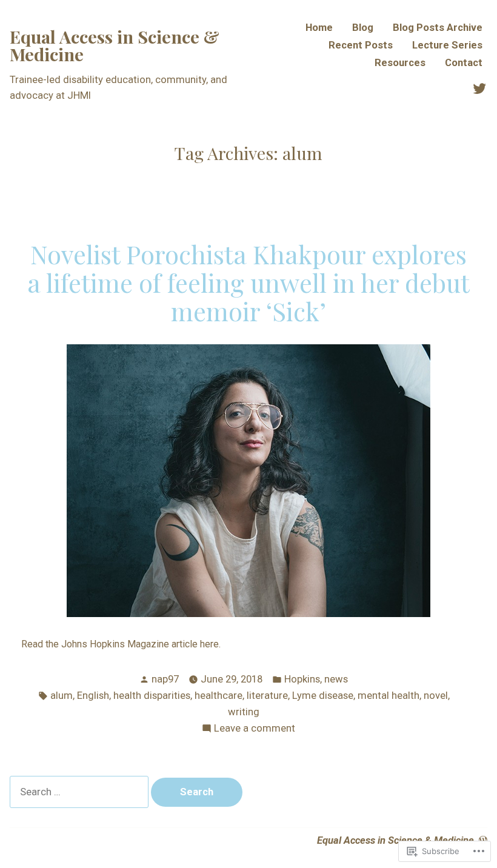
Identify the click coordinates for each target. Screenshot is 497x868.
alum (61, 695)
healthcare (218, 695)
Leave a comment (254, 729)
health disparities (151, 695)
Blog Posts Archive (437, 28)
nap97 (165, 679)
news (336, 679)
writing (243, 712)
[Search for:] (80, 792)
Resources (400, 63)
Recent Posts (361, 46)
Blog (362, 28)
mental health (388, 695)
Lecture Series (447, 46)
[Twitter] (479, 88)
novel (436, 695)
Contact (463, 63)
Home (319, 28)
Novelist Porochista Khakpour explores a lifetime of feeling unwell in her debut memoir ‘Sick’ (248, 282)
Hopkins (302, 679)
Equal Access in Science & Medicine (114, 45)
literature (267, 695)
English (93, 695)
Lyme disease (322, 695)
